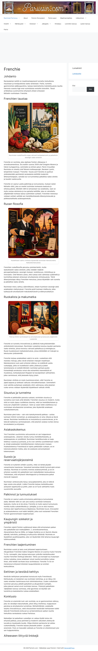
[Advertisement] (49, 46)
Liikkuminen (80, 18)
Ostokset (33, 24)
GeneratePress (69, 648)
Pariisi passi (52, 18)
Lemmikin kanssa (71, 24)
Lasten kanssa (85, 24)
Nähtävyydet (19, 24)
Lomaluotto (76, 74)
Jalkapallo (45, 24)
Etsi (73, 86)
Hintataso (58, 24)
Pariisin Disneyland (38, 18)
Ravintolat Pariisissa (10, 18)
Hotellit (6, 24)
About (26, 18)
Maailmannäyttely (66, 18)
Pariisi (6, 29)
